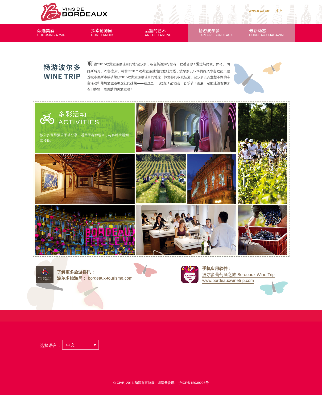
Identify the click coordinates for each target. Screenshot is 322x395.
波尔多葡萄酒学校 (259, 11)
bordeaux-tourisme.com (110, 278)
